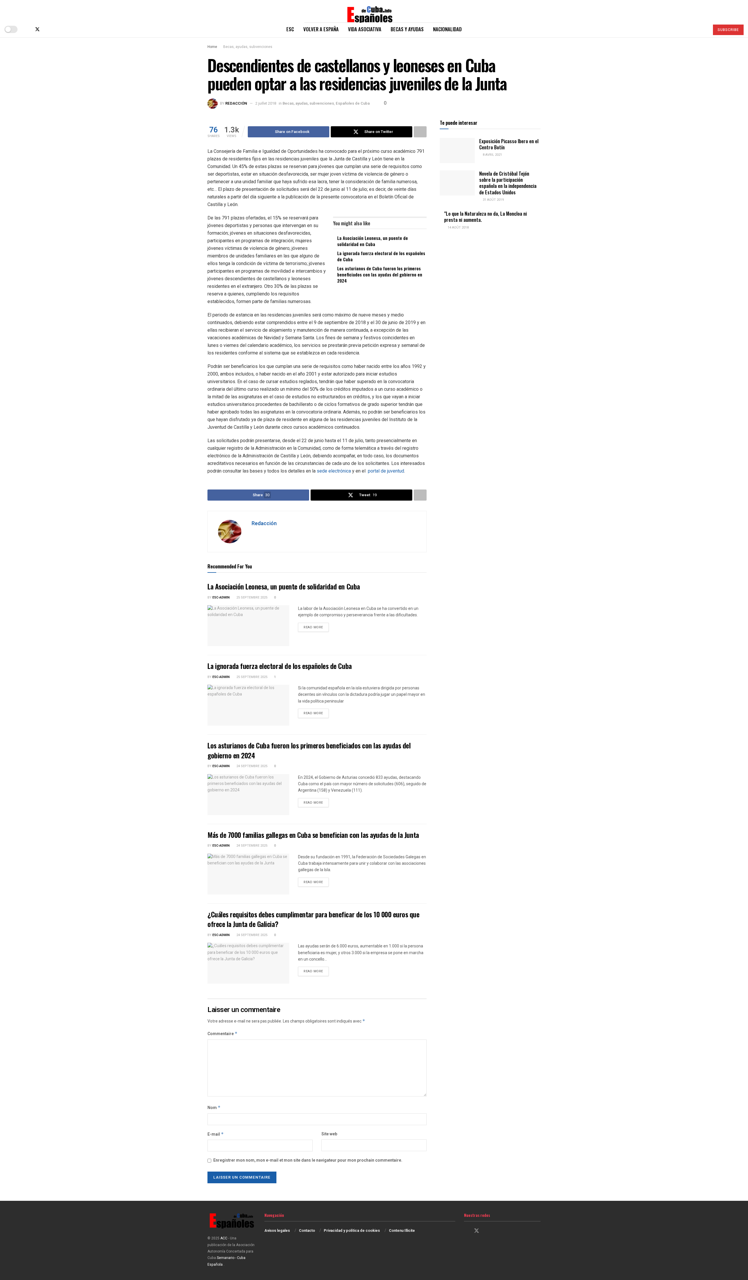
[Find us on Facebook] (27, 29)
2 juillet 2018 (265, 103)
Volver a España (321, 29)
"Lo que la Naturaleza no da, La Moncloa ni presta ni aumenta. (485, 216)
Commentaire (222, 1034)
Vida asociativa (364, 29)
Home (212, 46)
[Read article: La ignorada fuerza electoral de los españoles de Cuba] (248, 705)
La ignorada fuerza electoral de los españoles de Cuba (381, 256)
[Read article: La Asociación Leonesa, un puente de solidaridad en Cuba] (248, 625)
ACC (223, 1238)
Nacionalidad (447, 29)
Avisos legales (277, 1230)
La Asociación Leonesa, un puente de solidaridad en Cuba (372, 241)
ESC (290, 29)
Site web (329, 1134)
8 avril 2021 (492, 154)
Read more (316, 627)
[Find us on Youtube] (56, 29)
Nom (214, 1108)
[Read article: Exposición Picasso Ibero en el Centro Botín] (457, 150)
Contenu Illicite (402, 1230)
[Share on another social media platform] (420, 131)
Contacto (307, 1230)
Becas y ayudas (407, 29)
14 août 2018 (458, 227)
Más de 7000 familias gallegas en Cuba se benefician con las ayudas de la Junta (313, 834)
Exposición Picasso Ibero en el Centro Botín (509, 144)
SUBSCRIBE (728, 29)
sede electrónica (334, 471)
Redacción (236, 103)
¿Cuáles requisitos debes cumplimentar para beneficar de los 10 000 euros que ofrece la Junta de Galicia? (313, 919)
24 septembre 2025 (251, 766)
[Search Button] (702, 29)
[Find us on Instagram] (47, 29)
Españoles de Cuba (353, 103)
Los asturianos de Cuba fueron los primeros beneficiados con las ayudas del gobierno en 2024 (379, 274)
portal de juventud (386, 471)
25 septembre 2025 (251, 597)
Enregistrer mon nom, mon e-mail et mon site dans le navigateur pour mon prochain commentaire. (307, 1160)
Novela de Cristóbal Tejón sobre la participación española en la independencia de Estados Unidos (507, 183)
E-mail (215, 1134)
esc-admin (221, 597)
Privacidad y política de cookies (352, 1230)
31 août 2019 (493, 199)
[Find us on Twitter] (37, 29)
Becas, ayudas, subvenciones (247, 46)
